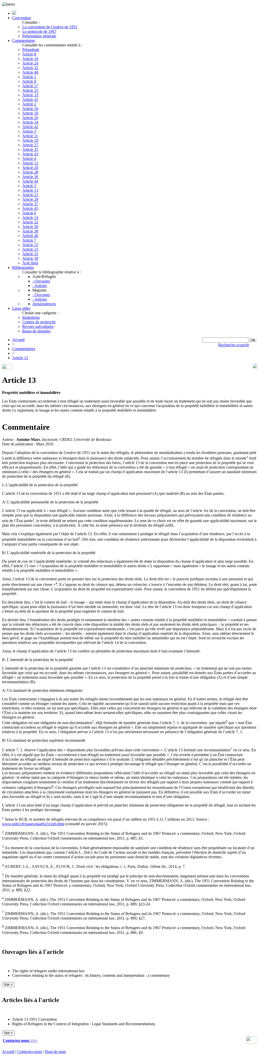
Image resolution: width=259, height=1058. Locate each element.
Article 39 (30, 258)
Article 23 (30, 249)
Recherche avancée (233, 345)
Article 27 (30, 145)
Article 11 (30, 136)
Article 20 (30, 167)
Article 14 (30, 217)
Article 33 (30, 95)
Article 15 (30, 245)
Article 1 (29, 77)
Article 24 (30, 63)
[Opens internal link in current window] (251, 1042)
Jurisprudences (44, 304)
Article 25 (30, 90)
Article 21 (30, 195)
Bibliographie (23, 267)
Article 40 (30, 72)
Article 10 (30, 108)
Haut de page (55, 1051)
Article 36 (30, 177)
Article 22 (30, 222)
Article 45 (30, 208)
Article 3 (29, 131)
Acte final (30, 263)
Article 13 (30, 190)
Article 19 (30, 140)
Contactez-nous (29, 1051)
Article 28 (30, 172)
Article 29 (30, 199)
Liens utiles (21, 308)
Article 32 (30, 68)
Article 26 (30, 118)
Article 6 (29, 213)
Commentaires (23, 40)
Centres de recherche (39, 322)
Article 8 (29, 54)
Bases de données (36, 331)
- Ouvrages (41, 281)
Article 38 (30, 231)
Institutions (31, 317)
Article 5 (29, 186)
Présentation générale (39, 36)
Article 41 (30, 99)
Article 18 (30, 113)
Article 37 (30, 204)
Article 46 (30, 236)
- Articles (39, 285)
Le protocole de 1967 (39, 31)
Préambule (30, 49)
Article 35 (30, 149)
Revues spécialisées (38, 326)
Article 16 (30, 58)
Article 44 (30, 181)
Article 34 (30, 122)
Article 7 (29, 240)
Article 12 (30, 163)
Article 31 (30, 254)
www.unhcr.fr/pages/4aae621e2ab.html (33, 824)
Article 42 (30, 127)
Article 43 (30, 154)
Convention (21, 18)
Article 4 (29, 158)
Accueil (18, 339)
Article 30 (30, 226)
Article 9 (29, 81)
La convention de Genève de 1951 (49, 27)
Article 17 (30, 86)
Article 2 (29, 104)
